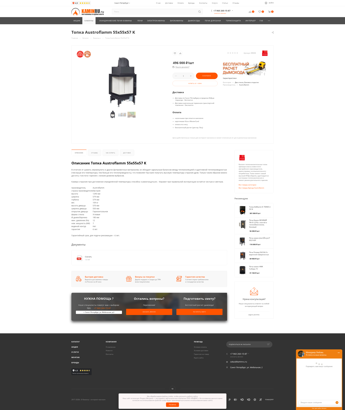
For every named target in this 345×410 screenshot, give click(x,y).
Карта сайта (198, 358)
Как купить (110, 153)
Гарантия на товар (201, 354)
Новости (109, 350)
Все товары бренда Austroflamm (251, 188)
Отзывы (94, 153)
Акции (74, 347)
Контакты (109, 354)
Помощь (198, 342)
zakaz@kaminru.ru (238, 362)
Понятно (172, 404)
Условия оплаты (200, 347)
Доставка (127, 153)
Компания (111, 342)
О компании (110, 347)
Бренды (75, 362)
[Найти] (199, 11)
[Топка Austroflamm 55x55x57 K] (122, 82)
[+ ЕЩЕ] (269, 20)
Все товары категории (247, 185)
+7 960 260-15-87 (221, 10)
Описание (79, 153)
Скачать (88, 256)
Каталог (75, 342)
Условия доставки (201, 350)
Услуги (75, 352)
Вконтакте (172, 389)
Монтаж (75, 357)
